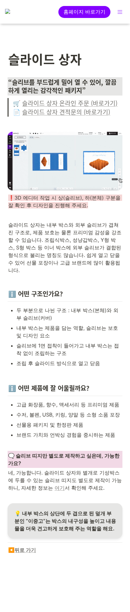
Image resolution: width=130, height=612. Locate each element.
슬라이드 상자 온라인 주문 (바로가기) (69, 103)
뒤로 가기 (25, 550)
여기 (60, 488)
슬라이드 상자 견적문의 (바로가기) (66, 112)
